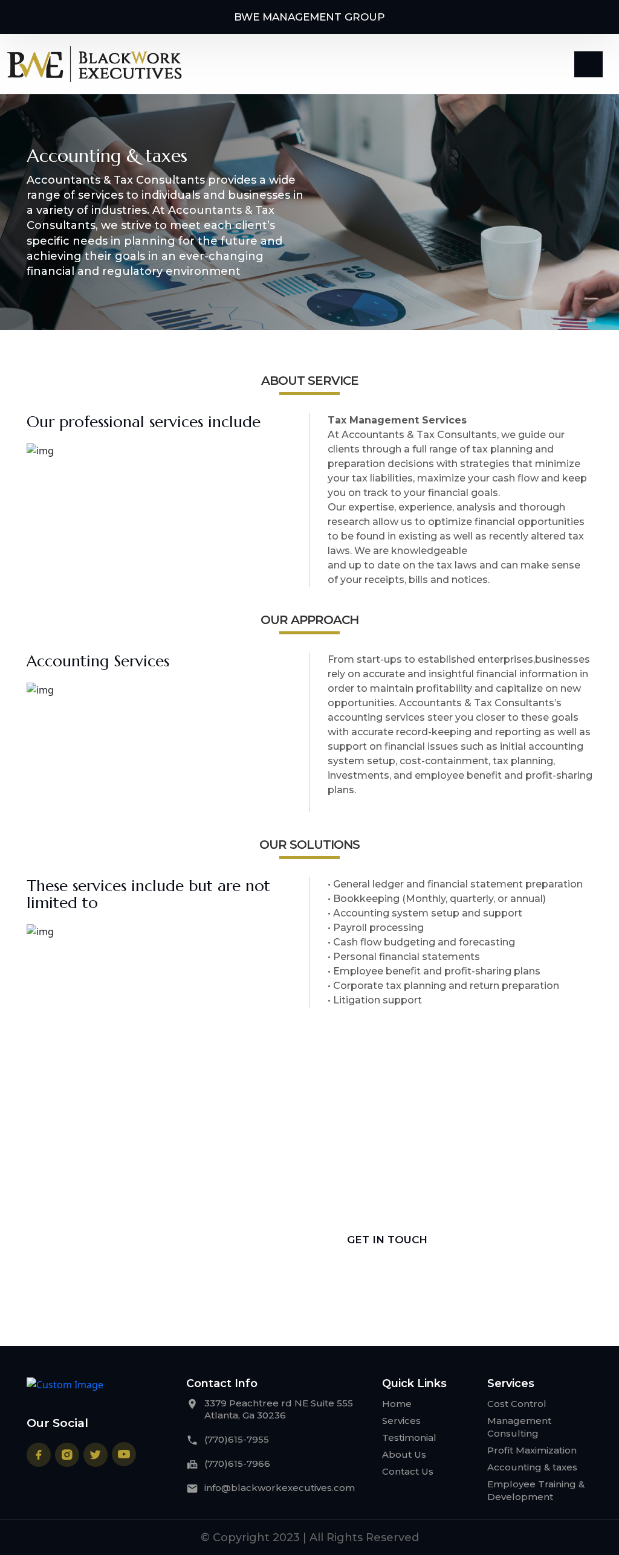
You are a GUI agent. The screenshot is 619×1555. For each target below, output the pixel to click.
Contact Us (407, 1471)
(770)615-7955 (236, 1439)
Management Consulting (519, 1427)
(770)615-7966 (237, 1463)
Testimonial (409, 1437)
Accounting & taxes (532, 1467)
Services (401, 1420)
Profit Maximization (532, 1450)
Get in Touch (387, 1240)
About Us (404, 1454)
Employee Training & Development (536, 1490)
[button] (588, 64)
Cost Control (516, 1403)
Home (397, 1403)
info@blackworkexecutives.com (279, 1487)
